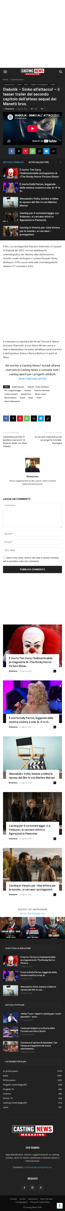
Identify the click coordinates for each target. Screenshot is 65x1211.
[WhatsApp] (32, 151)
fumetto (27, 390)
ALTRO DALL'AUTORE (39, 162)
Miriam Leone (40, 394)
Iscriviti (23, 1199)
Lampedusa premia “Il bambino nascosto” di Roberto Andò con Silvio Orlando (15, 442)
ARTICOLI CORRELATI (13, 162)
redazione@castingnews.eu (38, 1167)
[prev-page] (55, 162)
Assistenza (32, 1199)
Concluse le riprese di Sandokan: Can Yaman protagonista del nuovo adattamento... (39, 1045)
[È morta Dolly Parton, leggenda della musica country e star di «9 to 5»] (10, 187)
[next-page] (60, 162)
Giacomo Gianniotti (42, 390)
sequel (22, 397)
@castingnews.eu (32, 913)
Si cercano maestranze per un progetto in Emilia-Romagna (48, 440)
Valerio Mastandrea (12, 401)
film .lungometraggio (12, 390)
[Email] (39, 151)
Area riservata (46, 1199)
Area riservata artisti (32, 378)
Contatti (13, 1199)
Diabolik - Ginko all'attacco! (38, 387)
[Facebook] (12, 151)
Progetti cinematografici (39, 84)
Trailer (52, 84)
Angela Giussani (18, 387)
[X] (19, 151)
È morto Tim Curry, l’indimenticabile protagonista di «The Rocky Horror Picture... (38, 960)
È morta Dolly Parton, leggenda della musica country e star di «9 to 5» (40, 188)
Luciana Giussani (11, 394)
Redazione (9, 109)
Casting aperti (21, 1202)
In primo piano (17, 79)
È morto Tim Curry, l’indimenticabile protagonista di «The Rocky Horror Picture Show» (39, 173)
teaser (30, 397)
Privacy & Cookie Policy (40, 1202)
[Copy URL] (53, 151)
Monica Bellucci (10, 397)
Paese (19, 84)
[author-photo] (32, 472)
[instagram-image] (11, 928)
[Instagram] (32, 1188)
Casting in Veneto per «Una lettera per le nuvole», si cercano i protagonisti (40, 231)
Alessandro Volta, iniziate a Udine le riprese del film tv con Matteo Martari (39, 202)
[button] (5, 72)
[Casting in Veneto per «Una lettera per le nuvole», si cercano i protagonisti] (10, 231)
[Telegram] (46, 151)
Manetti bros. (26, 394)
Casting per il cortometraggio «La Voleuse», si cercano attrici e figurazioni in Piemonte (39, 217)
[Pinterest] (26, 151)
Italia (26, 84)
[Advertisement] (32, 34)
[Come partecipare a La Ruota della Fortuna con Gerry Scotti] (10, 1032)
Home (5, 79)
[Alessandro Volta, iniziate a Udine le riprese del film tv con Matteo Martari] (10, 202)
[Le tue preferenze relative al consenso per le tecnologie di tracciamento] (60, 1206)
